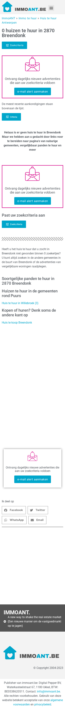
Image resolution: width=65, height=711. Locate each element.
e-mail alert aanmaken (32, 91)
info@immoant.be (48, 691)
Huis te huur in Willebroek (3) (20, 303)
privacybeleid (42, 704)
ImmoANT (8, 18)
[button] (51, 8)
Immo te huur (28, 18)
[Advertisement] (32, 565)
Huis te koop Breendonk (17, 322)
